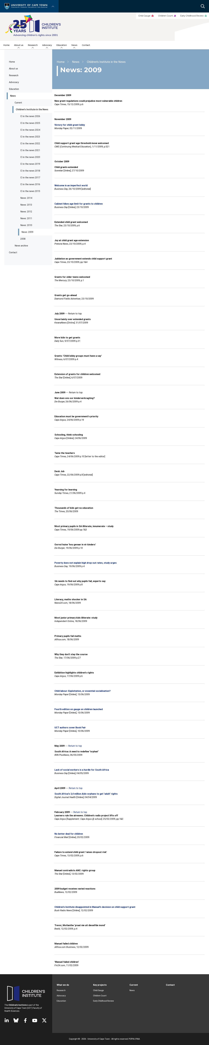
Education (61, 1001)
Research (13, 75)
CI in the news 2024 (30, 130)
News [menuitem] (74, 45)
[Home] (26, 6)
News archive (21, 245)
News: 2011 (26, 218)
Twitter (44, 1020)
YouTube (34, 1020)
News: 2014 (26, 198)
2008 (22, 238)
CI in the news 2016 (30, 184)
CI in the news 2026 (30, 116)
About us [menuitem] (18, 45)
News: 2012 (26, 211)
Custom (16, 1020)
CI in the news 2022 (30, 143)
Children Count (165, 15)
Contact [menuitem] (86, 45)
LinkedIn (7, 1020)
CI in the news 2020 (30, 157)
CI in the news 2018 (30, 170)
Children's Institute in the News (32, 109)
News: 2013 (26, 204)
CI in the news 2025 (30, 123)
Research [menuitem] (33, 45)
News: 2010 (26, 225)
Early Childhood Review (192, 15)
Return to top (75, 746)
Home (12, 61)
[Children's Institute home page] (104, 26)
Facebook (25, 1020)
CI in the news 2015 (30, 191)
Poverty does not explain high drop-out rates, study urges (85, 563)
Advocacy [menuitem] (47, 45)
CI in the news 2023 (30, 136)
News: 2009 (27, 232)
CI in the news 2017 (30, 177)
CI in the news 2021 (30, 150)
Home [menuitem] (6, 45)
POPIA (131, 1039)
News (13, 95)
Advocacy (14, 82)
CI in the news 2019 (30, 164)
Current (18, 102)
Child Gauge (144, 15)
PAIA (138, 1039)
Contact (13, 252)
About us (13, 68)
